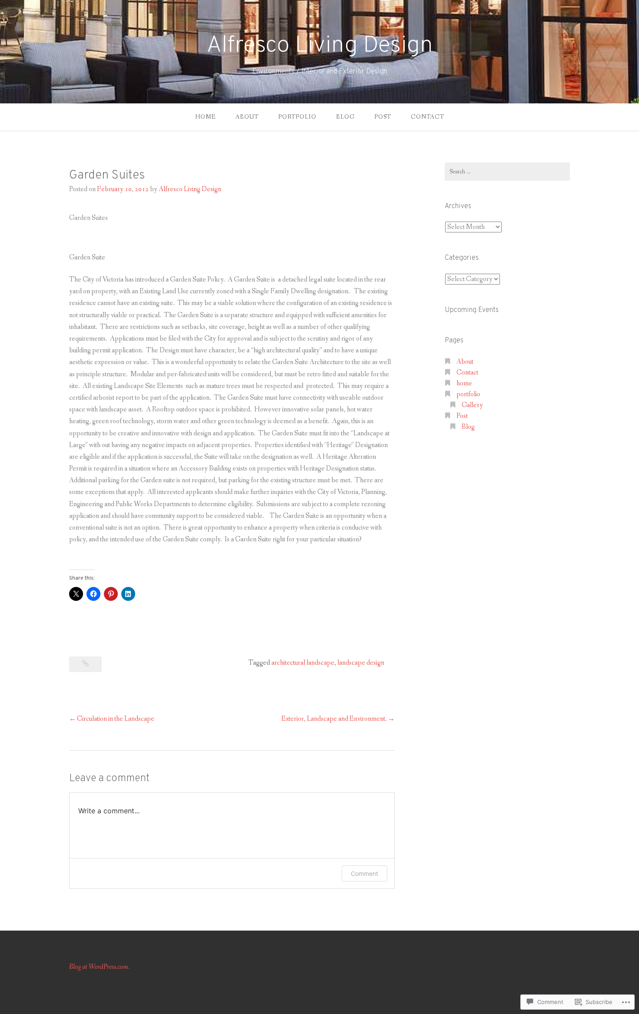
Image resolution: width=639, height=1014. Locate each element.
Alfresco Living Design (319, 46)
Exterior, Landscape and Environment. (334, 718)
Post (382, 117)
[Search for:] (507, 171)
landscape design (360, 662)
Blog (345, 117)
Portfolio (297, 117)
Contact (427, 117)
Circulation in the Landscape (115, 718)
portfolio (468, 394)
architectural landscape (302, 662)
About (247, 117)
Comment (364, 873)
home (205, 117)
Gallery (472, 405)
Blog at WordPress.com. (99, 966)
